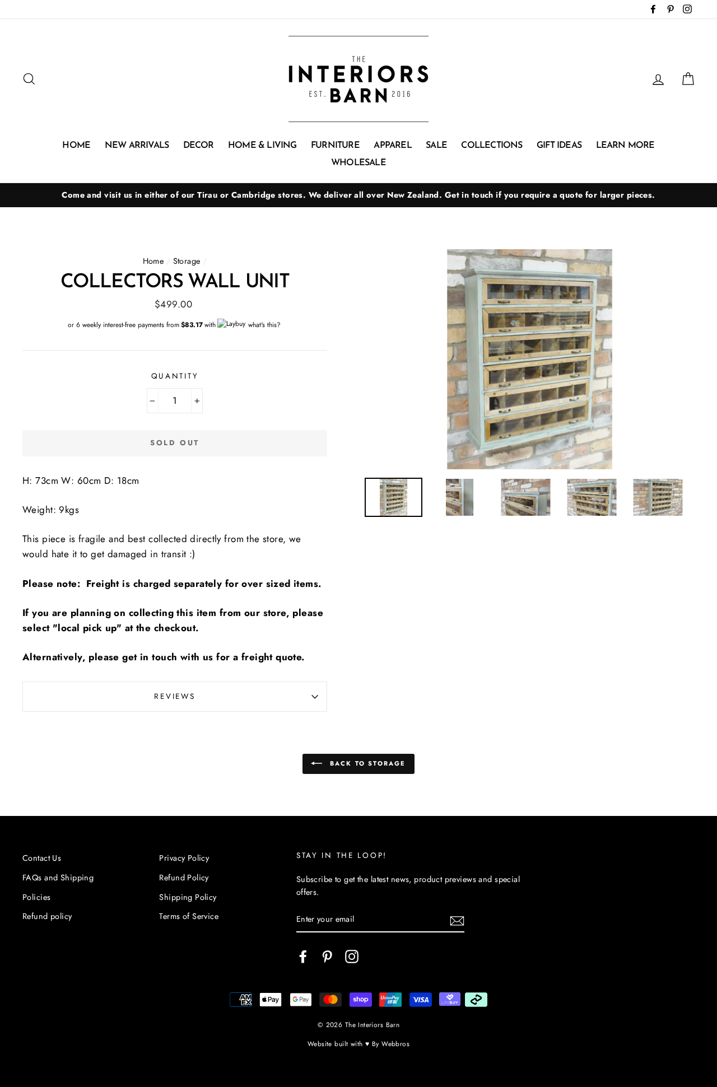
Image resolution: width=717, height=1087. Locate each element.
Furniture (335, 145)
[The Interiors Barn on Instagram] (351, 956)
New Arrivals (137, 145)
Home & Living (262, 145)
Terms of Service (188, 916)
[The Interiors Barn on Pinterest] (327, 956)
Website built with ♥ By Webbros (358, 1043)
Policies (36, 897)
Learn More (625, 145)
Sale (436, 145)
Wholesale (358, 162)
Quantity (175, 375)
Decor (198, 145)
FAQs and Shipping (58, 877)
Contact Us (41, 858)
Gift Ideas (559, 145)
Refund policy (47, 916)
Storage (187, 261)
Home (76, 145)
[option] (358, 195)
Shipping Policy (187, 897)
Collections (491, 145)
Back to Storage (366, 763)
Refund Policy (184, 877)
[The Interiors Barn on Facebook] (303, 956)
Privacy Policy (184, 858)
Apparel (392, 145)
